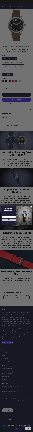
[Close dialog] (31, 207)
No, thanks (8, 222)
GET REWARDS (9, 219)
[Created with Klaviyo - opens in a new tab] (16, 225)
